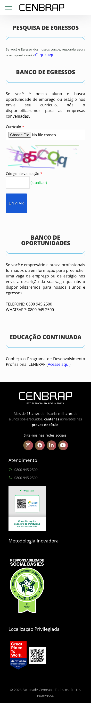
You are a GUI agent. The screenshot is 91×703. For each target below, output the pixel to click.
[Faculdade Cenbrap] (45, 7)
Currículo (15, 126)
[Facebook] (40, 445)
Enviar (16, 203)
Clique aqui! (46, 55)
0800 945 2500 (26, 469)
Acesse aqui (58, 364)
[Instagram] (28, 445)
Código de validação (24, 173)
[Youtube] (63, 445)
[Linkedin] (51, 445)
